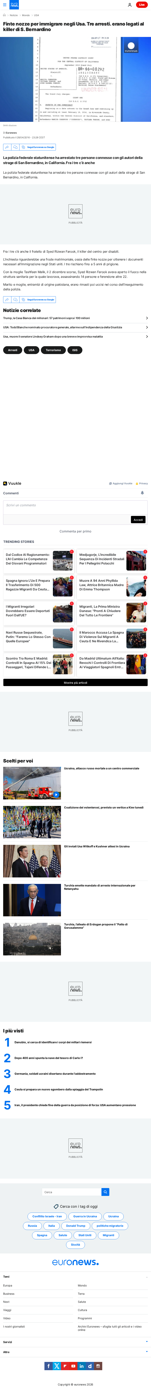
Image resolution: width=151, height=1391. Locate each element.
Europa (7, 1285)
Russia (32, 1225)
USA (36, 15)
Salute (63, 1235)
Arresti (12, 350)
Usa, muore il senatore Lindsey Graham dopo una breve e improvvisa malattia (53, 336)
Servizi (7, 1342)
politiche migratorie (110, 1225)
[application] (75, 79)
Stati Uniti (84, 1235)
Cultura (82, 1310)
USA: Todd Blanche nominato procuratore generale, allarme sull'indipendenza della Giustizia (62, 327)
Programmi (85, 1318)
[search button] (105, 1192)
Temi (6, 1276)
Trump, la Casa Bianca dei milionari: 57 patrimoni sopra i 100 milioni (46, 318)
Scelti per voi (18, 761)
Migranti (108, 1235)
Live (142, 4)
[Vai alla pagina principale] (14, 4)
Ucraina (113, 1216)
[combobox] (75, 1192)
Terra (81, 1293)
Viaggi (7, 1310)
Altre (6, 1352)
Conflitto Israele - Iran (47, 1216)
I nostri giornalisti (14, 1326)
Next (6, 1301)
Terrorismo (53, 350)
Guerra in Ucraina (85, 1216)
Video (6, 1318)
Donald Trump (75, 1225)
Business (8, 1293)
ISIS (74, 350)
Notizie (14, 15)
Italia (51, 1225)
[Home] (4, 15)
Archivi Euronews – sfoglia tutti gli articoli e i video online (110, 1328)
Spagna (42, 1235)
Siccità (75, 1244)
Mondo (26, 15)
